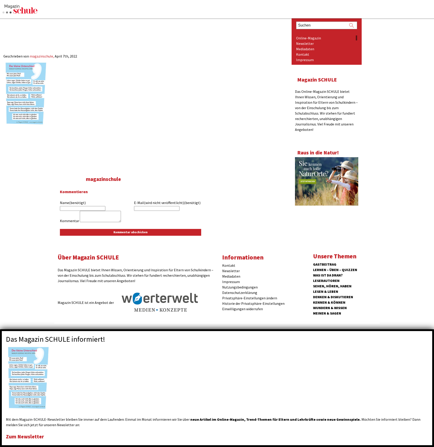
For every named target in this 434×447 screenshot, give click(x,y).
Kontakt (302, 54)
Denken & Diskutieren (333, 297)
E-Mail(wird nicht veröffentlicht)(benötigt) (167, 202)
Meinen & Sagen (327, 313)
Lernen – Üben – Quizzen (335, 269)
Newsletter (305, 43)
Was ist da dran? (328, 275)
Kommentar (69, 221)
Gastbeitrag (324, 264)
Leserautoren (326, 280)
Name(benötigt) (73, 202)
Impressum (305, 60)
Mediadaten (305, 49)
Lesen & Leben (325, 291)
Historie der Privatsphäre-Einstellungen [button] (253, 303)
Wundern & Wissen (330, 307)
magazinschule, (42, 56)
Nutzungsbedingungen (240, 287)
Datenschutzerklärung (239, 292)
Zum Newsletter (25, 436)
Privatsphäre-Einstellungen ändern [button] (249, 298)
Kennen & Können (329, 302)
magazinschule (103, 179)
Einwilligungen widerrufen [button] (242, 309)
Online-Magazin (308, 38)
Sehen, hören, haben (332, 286)
